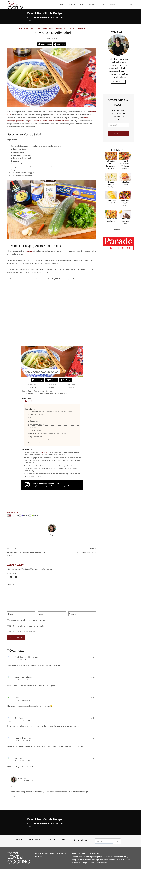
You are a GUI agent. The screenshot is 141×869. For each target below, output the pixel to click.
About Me (71, 4)
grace (17, 717)
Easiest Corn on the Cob (111, 201)
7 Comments (53, 38)
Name (11, 614)
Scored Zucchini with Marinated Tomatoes (125, 165)
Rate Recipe (66, 380)
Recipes (91, 4)
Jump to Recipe (46, 44)
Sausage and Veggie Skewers (125, 202)
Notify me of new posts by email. (22, 631)
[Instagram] (82, 840)
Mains (51, 28)
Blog (82, 4)
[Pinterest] (86, 840)
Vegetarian (81, 28)
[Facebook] (74, 840)
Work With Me (16, 840)
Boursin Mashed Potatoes (111, 184)
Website (72, 614)
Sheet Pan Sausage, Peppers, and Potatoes (111, 165)
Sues (17, 697)
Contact (102, 4)
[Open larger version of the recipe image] (52, 361)
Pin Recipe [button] (53, 380)
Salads (63, 28)
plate (67, 120)
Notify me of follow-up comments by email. (26, 626)
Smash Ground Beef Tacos (111, 220)
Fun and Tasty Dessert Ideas (85, 550)
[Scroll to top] (135, 860)
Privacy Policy (35, 840)
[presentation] (111, 156)
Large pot (28, 401)
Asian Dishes (23, 28)
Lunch (44, 28)
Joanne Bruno (21, 738)
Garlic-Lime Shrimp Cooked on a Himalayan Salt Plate (26, 552)
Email (41, 614)
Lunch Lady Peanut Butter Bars (125, 221)
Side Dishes (71, 28)
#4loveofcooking (73, 486)
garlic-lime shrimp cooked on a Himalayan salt (46, 120)
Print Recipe (60, 44)
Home (61, 4)
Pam (20, 778)
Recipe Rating (12, 573)
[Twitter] (78, 840)
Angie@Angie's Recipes (25, 657)
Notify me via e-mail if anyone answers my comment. (30, 620)
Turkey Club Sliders (125, 183)
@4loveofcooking (40, 486)
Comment (12, 584)
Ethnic (38, 28)
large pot (29, 251)
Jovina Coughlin (22, 677)
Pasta (57, 28)
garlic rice (20, 120)
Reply (93, 657)
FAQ (63, 840)
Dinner (32, 28)
